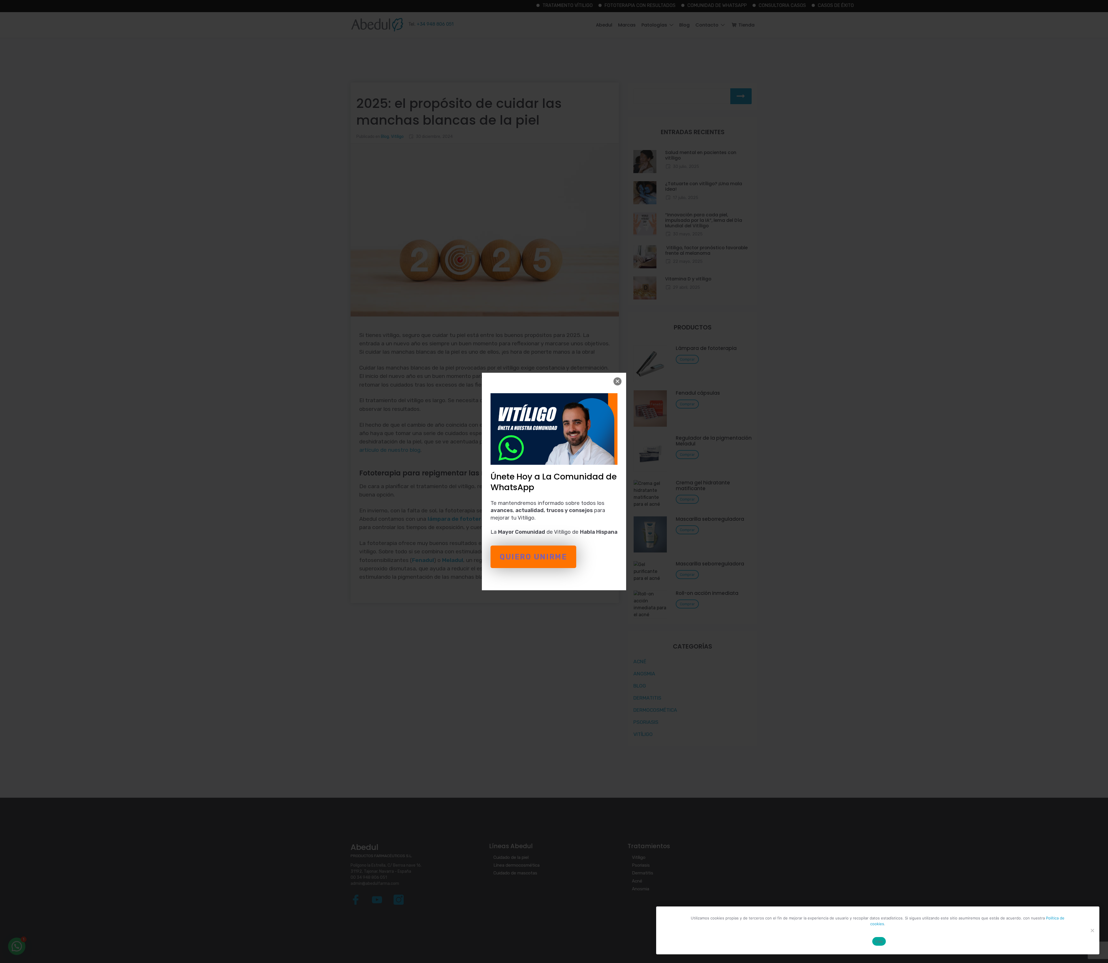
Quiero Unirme (533, 556)
